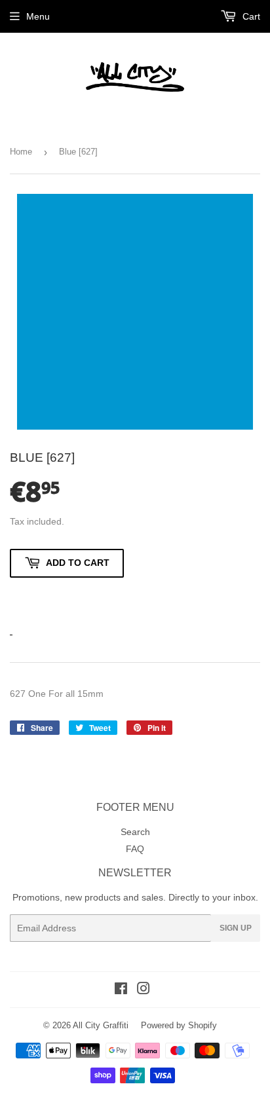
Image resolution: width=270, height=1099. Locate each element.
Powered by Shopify (179, 1025)
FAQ (135, 849)
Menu (38, 16)
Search (135, 832)
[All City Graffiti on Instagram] (143, 990)
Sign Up (236, 928)
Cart (250, 16)
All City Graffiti (100, 1025)
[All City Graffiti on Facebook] (121, 990)
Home (21, 152)
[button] (67, 598)
